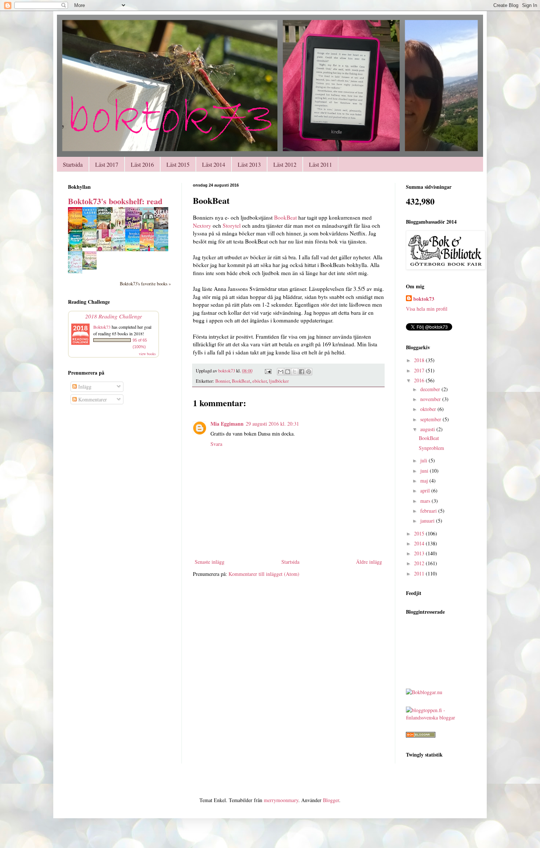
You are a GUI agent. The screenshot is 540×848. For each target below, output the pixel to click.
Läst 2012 (284, 164)
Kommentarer (92, 399)
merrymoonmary (281, 800)
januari (428, 520)
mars (426, 500)
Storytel (232, 225)
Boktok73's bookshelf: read (115, 201)
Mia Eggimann (227, 423)
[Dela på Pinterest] (308, 371)
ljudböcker (279, 381)
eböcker (259, 381)
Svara (216, 443)
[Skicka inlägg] (268, 371)
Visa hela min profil (426, 308)
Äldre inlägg (369, 561)
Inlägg (84, 386)
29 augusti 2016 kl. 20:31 (272, 423)
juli (424, 460)
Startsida (73, 164)
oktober (429, 408)
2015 (420, 533)
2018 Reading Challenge (113, 316)
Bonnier (222, 381)
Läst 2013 (249, 164)
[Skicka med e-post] (280, 371)
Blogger (331, 800)
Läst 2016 (142, 164)
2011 (420, 573)
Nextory (202, 225)
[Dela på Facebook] (301, 371)
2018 (420, 360)
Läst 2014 (213, 164)
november (431, 399)
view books (147, 353)
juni (425, 470)
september (431, 419)
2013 (420, 553)
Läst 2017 (106, 164)
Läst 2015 (178, 164)
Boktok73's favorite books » (145, 284)
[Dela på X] (294, 371)
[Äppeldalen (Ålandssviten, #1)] (91, 245)
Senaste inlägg (209, 561)
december (431, 389)
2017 (420, 370)
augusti (428, 429)
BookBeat (285, 217)
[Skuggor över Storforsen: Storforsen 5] (91, 267)
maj (424, 480)
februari (429, 510)
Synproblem (431, 447)
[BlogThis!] (287, 371)
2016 (420, 380)
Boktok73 (102, 327)
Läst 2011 (320, 164)
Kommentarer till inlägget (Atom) (263, 573)
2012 (420, 563)
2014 (420, 543)
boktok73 (423, 299)
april (425, 490)
